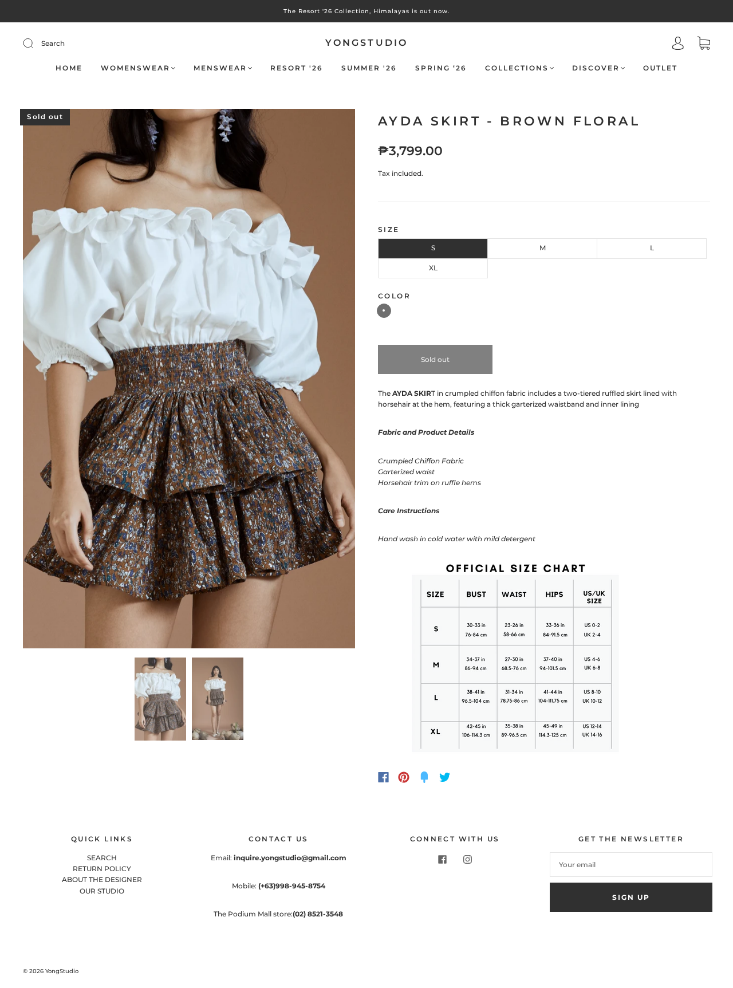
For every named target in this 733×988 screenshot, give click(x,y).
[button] (56, 380)
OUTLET (660, 68)
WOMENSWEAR (135, 68)
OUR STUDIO (102, 891)
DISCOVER (596, 68)
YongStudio (366, 42)
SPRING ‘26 (441, 68)
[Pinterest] (403, 777)
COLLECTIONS (517, 68)
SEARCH (102, 857)
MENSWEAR (220, 68)
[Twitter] (445, 777)
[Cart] (703, 44)
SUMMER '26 (369, 68)
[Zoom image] (189, 380)
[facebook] (442, 859)
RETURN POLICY (102, 868)
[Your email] (631, 864)
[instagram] (467, 859)
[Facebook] (383, 777)
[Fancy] (424, 777)
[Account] (678, 44)
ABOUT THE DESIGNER (102, 879)
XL (433, 267)
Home (69, 68)
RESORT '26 (296, 68)
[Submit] (105, 43)
